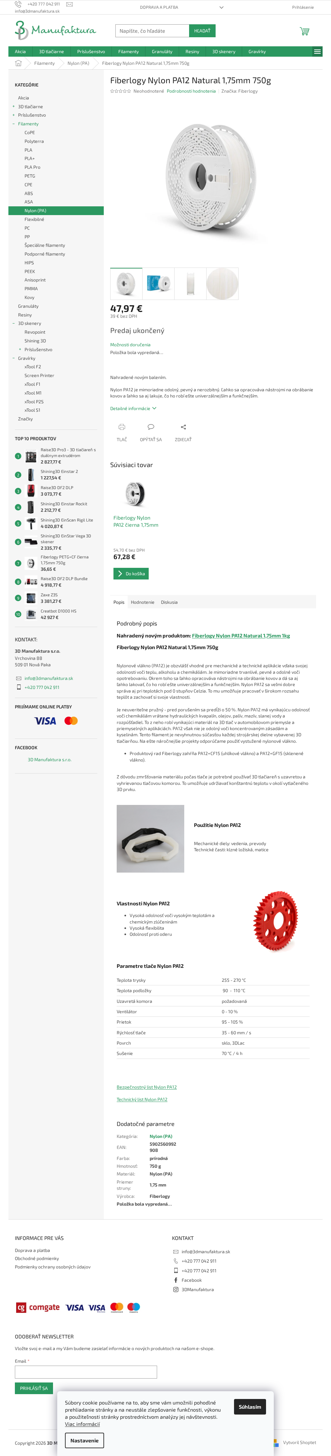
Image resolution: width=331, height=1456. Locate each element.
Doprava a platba (159, 7)
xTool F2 (33, 366)
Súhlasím (250, 1407)
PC (27, 228)
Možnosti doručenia (130, 344)
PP (27, 236)
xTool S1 (32, 410)
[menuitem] (20, 51)
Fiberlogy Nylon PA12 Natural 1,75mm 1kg (241, 635)
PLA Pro (32, 167)
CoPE (30, 132)
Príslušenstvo (32, 115)
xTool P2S (34, 401)
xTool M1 (33, 393)
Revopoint (35, 332)
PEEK (30, 271)
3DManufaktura (198, 1289)
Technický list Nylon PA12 (142, 1099)
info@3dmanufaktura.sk (49, 678)
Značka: (239, 91)
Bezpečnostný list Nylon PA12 (147, 1087)
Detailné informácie (130, 408)
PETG (30, 175)
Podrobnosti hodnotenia (191, 91)
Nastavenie (84, 1440)
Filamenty (28, 123)
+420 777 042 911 (42, 687)
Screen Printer (39, 375)
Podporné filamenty (45, 254)
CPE (28, 184)
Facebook (192, 1280)
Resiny (25, 314)
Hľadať (202, 30)
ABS (29, 193)
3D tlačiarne (30, 106)
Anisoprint (35, 279)
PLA (28, 150)
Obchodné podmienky (37, 1258)
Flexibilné (34, 219)
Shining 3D (35, 340)
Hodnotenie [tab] (143, 602)
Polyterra (34, 141)
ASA (29, 201)
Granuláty (28, 306)
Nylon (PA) (35, 210)
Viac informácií (82, 1424)
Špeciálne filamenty (45, 245)
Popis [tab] (118, 602)
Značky (25, 418)
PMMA (31, 288)
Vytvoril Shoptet (299, 1442)
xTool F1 (32, 384)
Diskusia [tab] (169, 602)
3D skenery (29, 323)
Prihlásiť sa (34, 1388)
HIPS (29, 262)
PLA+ (30, 158)
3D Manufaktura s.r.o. (49, 759)
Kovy (29, 297)
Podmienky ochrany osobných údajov (53, 1266)
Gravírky (26, 358)
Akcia (23, 97)
